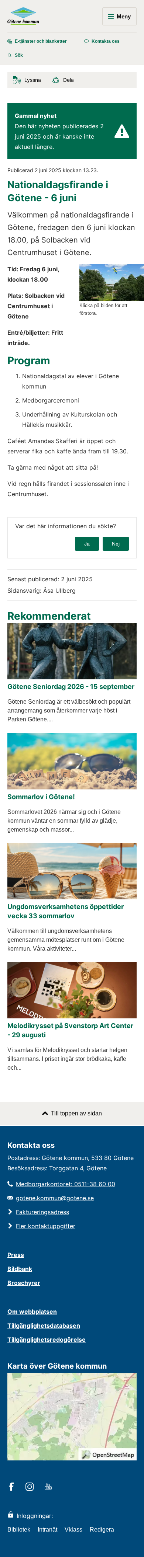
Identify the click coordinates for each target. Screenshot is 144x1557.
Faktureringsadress (42, 1212)
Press (15, 1254)
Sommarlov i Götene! (41, 797)
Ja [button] (87, 544)
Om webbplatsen (32, 1311)
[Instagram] (30, 1487)
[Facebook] (12, 1487)
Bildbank (19, 1268)
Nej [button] (116, 544)
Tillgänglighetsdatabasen (43, 1325)
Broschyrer (23, 1282)
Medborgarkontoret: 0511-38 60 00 (65, 1184)
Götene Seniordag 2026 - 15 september (70, 686)
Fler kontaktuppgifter (45, 1226)
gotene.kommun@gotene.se (55, 1198)
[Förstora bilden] (111, 299)
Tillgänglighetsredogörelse (46, 1339)
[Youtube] (49, 1487)
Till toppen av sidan (76, 1113)
